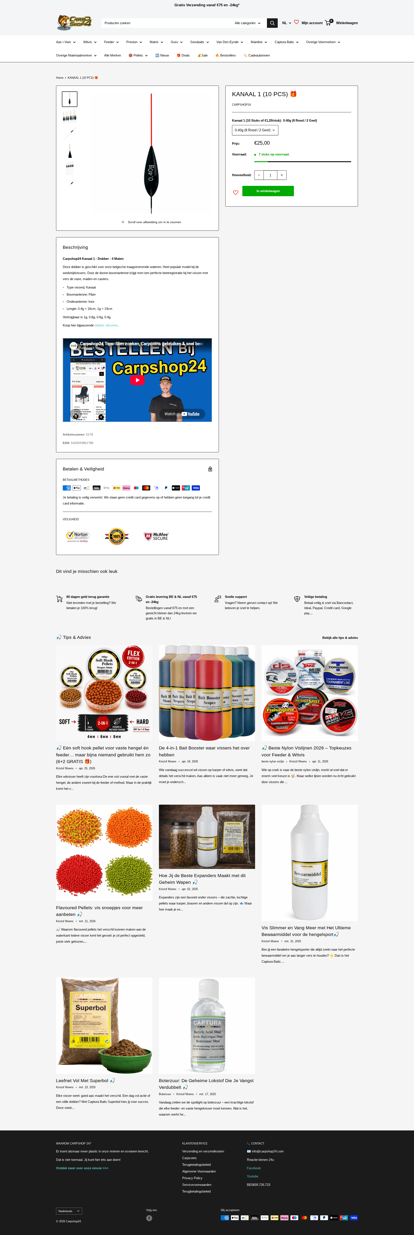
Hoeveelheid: (242, 175)
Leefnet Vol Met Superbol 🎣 (85, 1080)
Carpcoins (189, 1158)
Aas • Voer (63, 42)
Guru (174, 42)
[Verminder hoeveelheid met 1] (258, 175)
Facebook (254, 1168)
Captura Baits (284, 42)
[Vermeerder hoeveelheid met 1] (281, 175)
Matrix (154, 42)
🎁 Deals (183, 55)
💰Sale (202, 55)
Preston (131, 42)
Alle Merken (112, 55)
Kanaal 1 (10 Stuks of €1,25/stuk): (274, 120)
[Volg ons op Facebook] (149, 1218)
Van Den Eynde (227, 42)
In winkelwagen (268, 191)
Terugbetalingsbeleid (196, 1164)
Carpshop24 (241, 104)
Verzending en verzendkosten (203, 1151)
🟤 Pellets (136, 55)
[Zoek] (272, 23)
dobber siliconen (106, 325)
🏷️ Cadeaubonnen (256, 55)
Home (59, 77)
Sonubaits (197, 42)
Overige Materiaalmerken (74, 55)
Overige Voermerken (321, 42)
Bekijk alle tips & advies (340, 637)
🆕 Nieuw (162, 55)
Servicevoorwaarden (196, 1184)
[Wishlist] (296, 23)
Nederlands (65, 1211)
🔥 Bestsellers (225, 55)
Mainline (256, 42)
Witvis (87, 42)
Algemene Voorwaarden (199, 1171)
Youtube (252, 1176)
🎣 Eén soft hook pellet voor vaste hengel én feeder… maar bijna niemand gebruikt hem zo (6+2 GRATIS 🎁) (103, 754)
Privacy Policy (192, 1178)
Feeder (109, 42)
